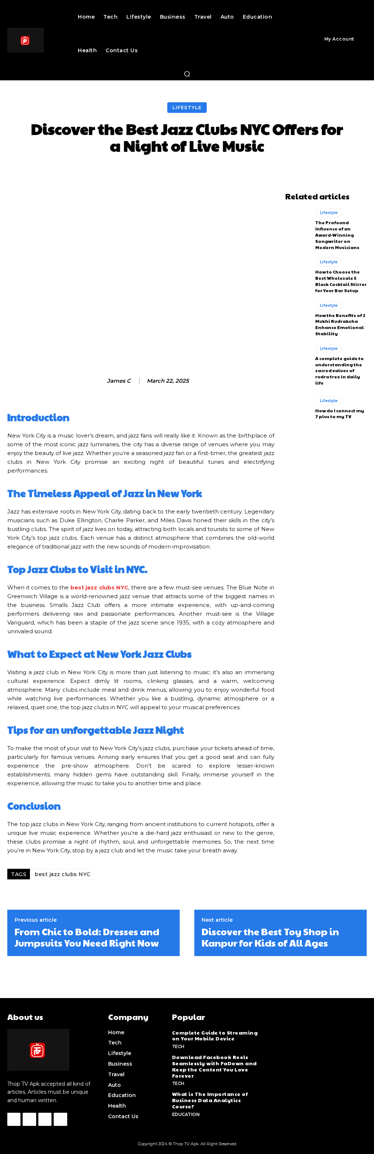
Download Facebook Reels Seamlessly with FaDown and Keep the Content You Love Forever (214, 1066)
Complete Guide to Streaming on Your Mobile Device (215, 1035)
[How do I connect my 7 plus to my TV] (297, 408)
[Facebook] (13, 1119)
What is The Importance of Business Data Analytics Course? (210, 1100)
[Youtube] (60, 1119)
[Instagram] (29, 1119)
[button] (187, 73)
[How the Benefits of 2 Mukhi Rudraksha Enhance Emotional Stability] (297, 315)
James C (119, 381)
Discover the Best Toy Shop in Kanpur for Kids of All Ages (270, 937)
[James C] (99, 380)
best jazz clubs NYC (63, 874)
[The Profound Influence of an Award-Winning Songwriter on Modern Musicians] (297, 222)
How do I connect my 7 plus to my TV (339, 414)
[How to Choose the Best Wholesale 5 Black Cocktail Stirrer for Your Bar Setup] (297, 272)
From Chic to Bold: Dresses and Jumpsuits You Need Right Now (87, 937)
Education (186, 1114)
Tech (178, 1046)
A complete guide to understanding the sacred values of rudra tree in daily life (339, 370)
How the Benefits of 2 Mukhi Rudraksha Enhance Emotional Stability (340, 324)
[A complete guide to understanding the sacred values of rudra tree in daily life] (297, 358)
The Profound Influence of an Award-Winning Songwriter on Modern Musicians (337, 234)
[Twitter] (44, 1119)
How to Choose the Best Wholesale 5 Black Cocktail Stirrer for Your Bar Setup (341, 281)
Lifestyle (187, 107)
